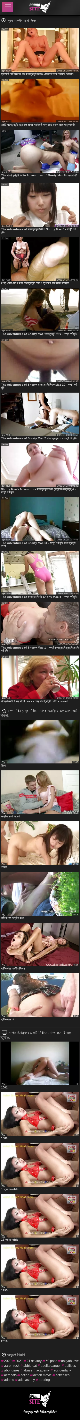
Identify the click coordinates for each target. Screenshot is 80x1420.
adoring (44, 1379)
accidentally (62, 1370)
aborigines (11, 1370)
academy (43, 1370)
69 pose (51, 1361)
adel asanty (26, 1379)
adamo (9, 1379)
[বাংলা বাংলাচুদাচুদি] (40, 7)
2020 (7, 1361)
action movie (42, 1375)
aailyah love (70, 1361)
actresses (63, 1375)
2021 (19, 1361)
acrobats (10, 1375)
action (25, 1375)
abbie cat (30, 1365)
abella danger (51, 1365)
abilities (70, 1365)
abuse (27, 1370)
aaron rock (11, 1365)
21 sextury (34, 1361)
